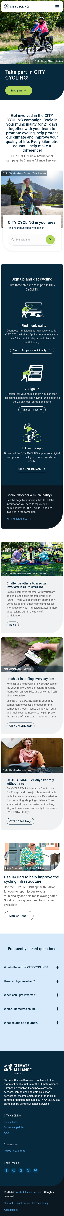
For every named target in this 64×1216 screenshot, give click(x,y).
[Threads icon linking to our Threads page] (28, 1170)
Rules (12, 624)
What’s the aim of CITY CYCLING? (26, 967)
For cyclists (10, 1122)
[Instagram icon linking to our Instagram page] (13, 1170)
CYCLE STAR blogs (20, 821)
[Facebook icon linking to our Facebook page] (6, 1170)
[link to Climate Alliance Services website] (18, 1069)
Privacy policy (40, 1203)
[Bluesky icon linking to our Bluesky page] (35, 1170)
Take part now (29, 409)
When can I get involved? (20, 995)
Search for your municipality (29, 350)
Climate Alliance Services (27, 1192)
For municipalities (17, 518)
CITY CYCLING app (29, 469)
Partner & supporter (15, 1151)
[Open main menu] (57, 6)
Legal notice (23, 1203)
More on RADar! (18, 915)
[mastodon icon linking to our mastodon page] (21, 1170)
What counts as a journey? (21, 1023)
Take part (16, 90)
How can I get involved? (19, 981)
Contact (8, 1203)
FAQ (6, 1132)
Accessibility (11, 1209)
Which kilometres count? (20, 1009)
